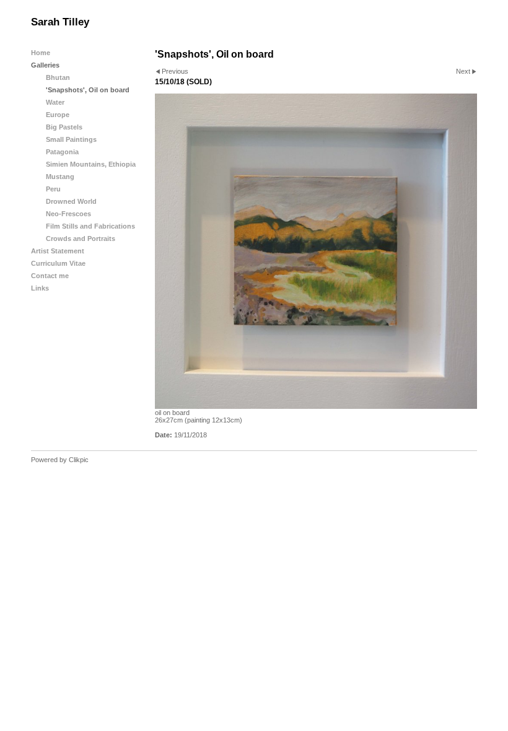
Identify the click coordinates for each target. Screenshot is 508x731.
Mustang (60, 176)
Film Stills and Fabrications (90, 226)
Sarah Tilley (60, 22)
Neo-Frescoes (68, 213)
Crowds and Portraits (80, 238)
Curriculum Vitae (58, 263)
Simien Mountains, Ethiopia (91, 164)
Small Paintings (71, 139)
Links (40, 288)
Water (55, 102)
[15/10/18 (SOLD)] (316, 251)
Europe (57, 114)
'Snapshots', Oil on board (87, 90)
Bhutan (58, 77)
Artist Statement (57, 251)
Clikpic (79, 459)
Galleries (45, 65)
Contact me (50, 275)
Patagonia (62, 151)
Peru (53, 189)
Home (40, 52)
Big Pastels (64, 127)
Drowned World (71, 201)
